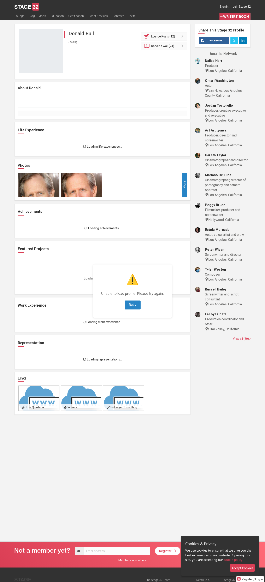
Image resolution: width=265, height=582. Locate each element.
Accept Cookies (242, 568)
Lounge (19, 16)
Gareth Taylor (215, 155)
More (184, 184)
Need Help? (203, 580)
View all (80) (241, 338)
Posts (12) (163, 36)
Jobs (42, 16)
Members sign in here (132, 560)
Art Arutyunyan (216, 130)
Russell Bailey (215, 289)
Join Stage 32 (242, 6)
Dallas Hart (213, 61)
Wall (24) (162, 46)
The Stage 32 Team (157, 580)
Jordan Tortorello (219, 105)
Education (57, 16)
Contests (118, 16)
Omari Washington (219, 81)
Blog (32, 16)
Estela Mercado (217, 230)
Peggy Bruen (215, 205)
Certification (76, 16)
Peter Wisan (214, 250)
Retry (132, 305)
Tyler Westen (215, 269)
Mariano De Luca (218, 175)
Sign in (224, 6)
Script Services (98, 16)
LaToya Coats (215, 314)
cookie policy (233, 560)
